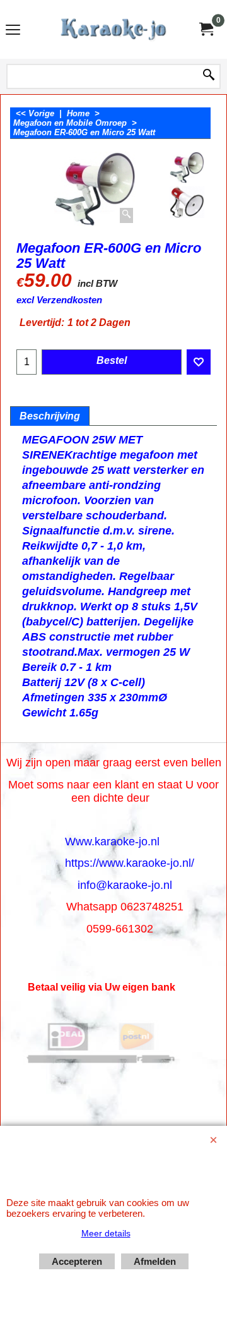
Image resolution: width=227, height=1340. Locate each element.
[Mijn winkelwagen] (205, 29)
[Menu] (13, 30)
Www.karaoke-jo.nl (112, 841)
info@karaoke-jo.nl (125, 885)
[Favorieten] (199, 362)
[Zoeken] (208, 76)
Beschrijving (50, 416)
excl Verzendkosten (59, 300)
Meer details (106, 1233)
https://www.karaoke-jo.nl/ (129, 863)
